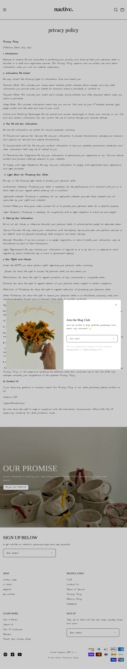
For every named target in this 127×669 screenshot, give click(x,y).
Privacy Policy (72, 349)
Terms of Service (90, 349)
